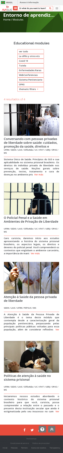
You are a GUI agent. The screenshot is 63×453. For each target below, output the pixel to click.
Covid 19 (23, 60)
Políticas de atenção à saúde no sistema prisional (27, 378)
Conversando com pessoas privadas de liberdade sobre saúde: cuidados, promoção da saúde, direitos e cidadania (30, 144)
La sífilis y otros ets (29, 56)
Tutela (22, 65)
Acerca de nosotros (38, 448)
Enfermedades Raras (30, 70)
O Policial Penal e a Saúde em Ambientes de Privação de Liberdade (31, 220)
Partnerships (31, 439)
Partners (24, 448)
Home (7, 19)
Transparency (55, 448)
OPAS (21, 84)
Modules (18, 19)
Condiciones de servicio (19, 443)
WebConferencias (28, 75)
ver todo (23, 51)
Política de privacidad (41, 443)
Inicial (5, 448)
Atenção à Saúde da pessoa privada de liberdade (30, 299)
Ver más (38, 174)
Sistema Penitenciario (30, 79)
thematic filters (27, 89)
